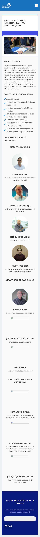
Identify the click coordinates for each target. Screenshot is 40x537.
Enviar (8, 526)
